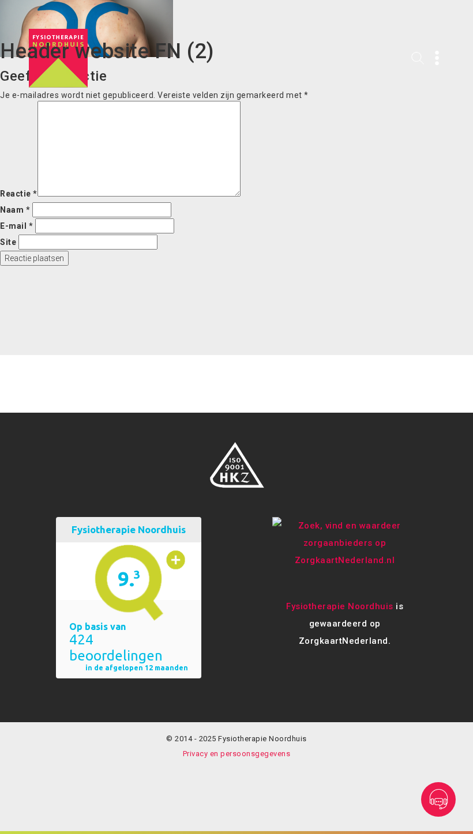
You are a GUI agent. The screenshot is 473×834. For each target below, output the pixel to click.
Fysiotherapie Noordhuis (339, 606)
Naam (15, 209)
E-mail (16, 226)
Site (8, 242)
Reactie (18, 193)
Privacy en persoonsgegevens (237, 753)
